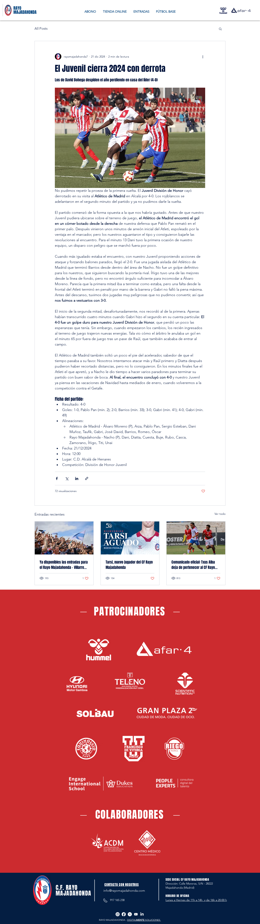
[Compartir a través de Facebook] (57, 478)
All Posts (41, 28)
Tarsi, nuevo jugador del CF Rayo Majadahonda (129, 565)
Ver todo (219, 514)
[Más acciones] (202, 56)
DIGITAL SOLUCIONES (144, 919)
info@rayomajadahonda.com (124, 890)
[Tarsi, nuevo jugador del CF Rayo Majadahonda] (130, 537)
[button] (220, 28)
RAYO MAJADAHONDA (25, 10)
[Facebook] (124, 914)
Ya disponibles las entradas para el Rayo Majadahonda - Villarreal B (64, 565)
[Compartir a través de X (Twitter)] (67, 478)
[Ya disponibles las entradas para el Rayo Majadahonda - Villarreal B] (64, 537)
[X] (130, 914)
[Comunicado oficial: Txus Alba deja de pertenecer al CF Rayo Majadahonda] (196, 537)
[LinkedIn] (142, 914)
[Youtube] (136, 914)
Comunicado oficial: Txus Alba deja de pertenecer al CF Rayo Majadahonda (193, 565)
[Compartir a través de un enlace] (87, 478)
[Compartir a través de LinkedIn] (77, 478)
